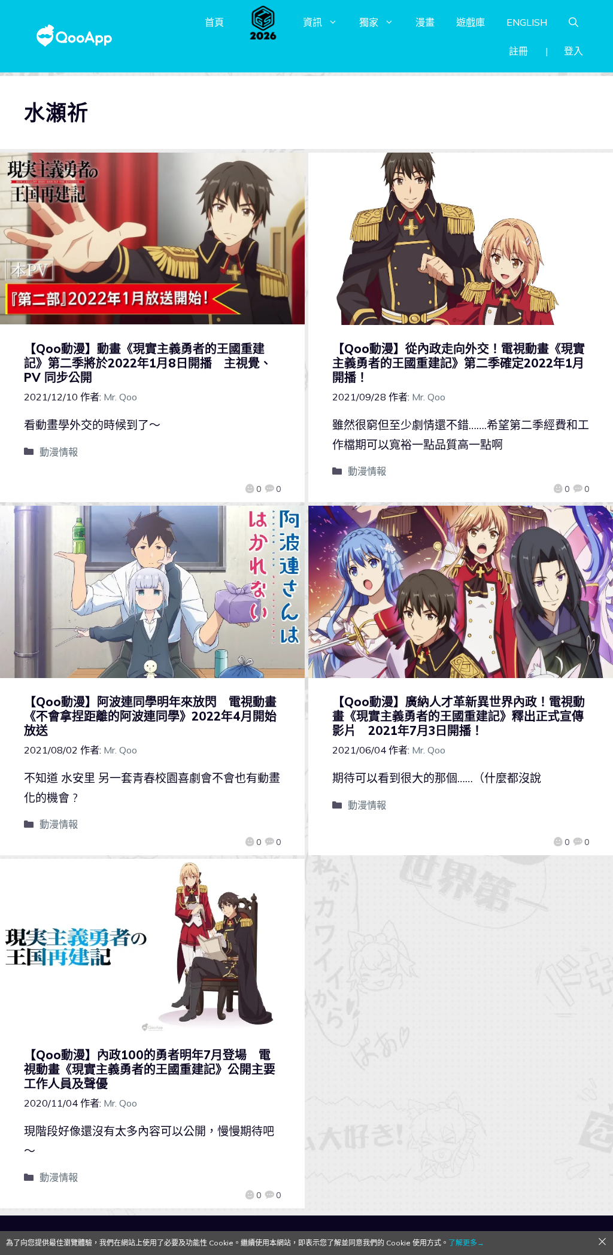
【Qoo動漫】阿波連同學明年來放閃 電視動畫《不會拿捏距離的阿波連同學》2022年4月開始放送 (150, 716)
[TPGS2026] (263, 22)
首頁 (214, 22)
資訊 (312, 22)
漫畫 (425, 22)
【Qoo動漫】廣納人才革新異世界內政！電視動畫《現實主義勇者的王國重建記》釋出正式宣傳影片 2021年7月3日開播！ (458, 716)
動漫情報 (59, 452)
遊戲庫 (470, 22)
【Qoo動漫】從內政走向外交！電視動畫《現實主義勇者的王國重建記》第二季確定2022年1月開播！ (458, 363)
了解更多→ (466, 1242)
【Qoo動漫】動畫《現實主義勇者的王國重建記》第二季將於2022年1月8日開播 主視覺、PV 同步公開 (148, 363)
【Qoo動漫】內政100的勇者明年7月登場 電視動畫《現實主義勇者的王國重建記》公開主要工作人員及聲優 (149, 1069)
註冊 (518, 51)
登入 (573, 51)
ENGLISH (526, 22)
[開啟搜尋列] (573, 22)
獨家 (368, 22)
